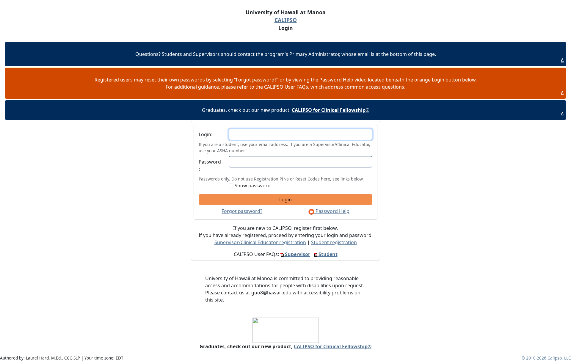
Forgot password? (242, 211)
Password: (210, 165)
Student (327, 254)
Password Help (331, 211)
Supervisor (297, 254)
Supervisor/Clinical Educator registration (260, 242)
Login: (205, 134)
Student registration (334, 242)
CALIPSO (285, 19)
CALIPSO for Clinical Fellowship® (332, 346)
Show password (252, 185)
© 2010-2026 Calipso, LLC (546, 358)
